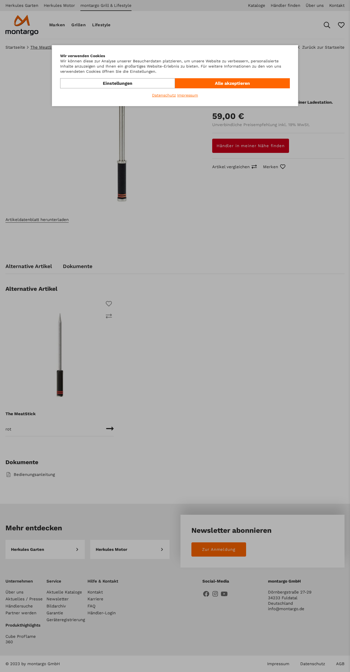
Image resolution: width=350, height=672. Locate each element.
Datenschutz (164, 95)
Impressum (187, 95)
